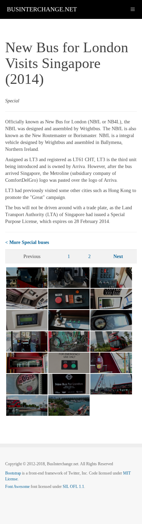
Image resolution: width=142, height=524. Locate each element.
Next (118, 256)
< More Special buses (27, 242)
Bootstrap (13, 473)
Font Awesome (17, 486)
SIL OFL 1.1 (73, 486)
